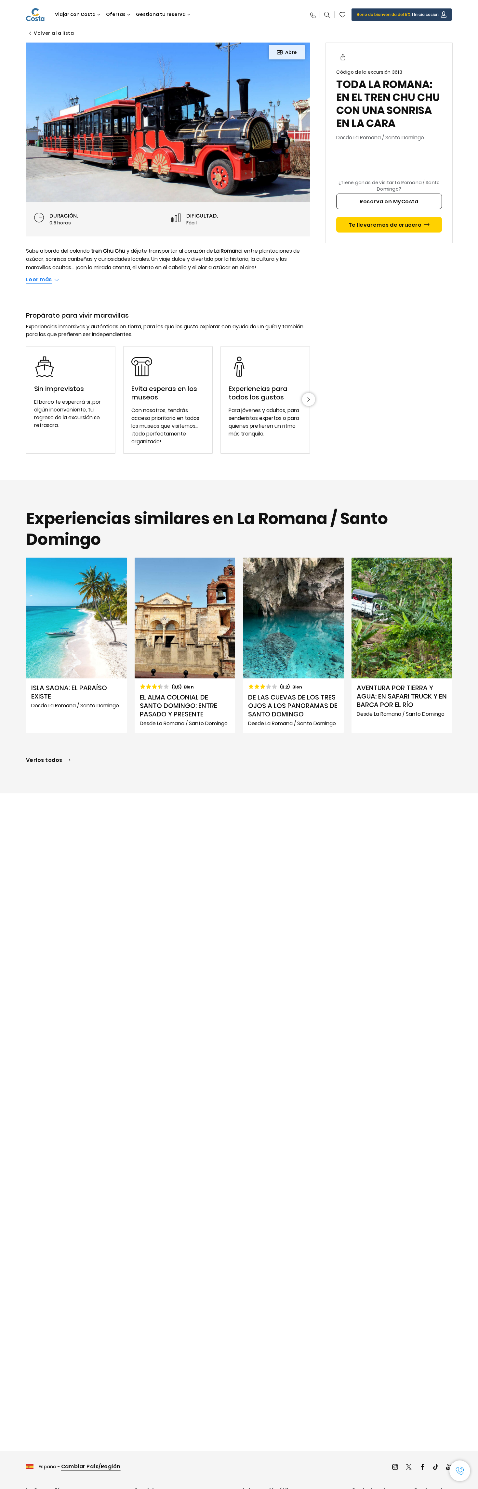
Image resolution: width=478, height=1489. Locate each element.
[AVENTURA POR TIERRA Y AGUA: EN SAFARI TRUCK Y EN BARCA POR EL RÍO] (402, 645)
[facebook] (422, 1467)
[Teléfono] (312, 14)
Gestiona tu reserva (161, 14)
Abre (291, 52)
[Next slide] (308, 399)
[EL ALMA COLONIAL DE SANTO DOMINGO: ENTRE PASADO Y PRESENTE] (185, 645)
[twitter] (409, 1467)
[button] (342, 14)
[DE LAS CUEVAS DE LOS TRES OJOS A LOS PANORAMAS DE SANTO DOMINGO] (293, 645)
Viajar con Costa (75, 14)
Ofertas (116, 14)
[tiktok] (435, 1467)
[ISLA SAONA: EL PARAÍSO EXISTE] (76, 645)
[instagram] (395, 1467)
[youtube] (449, 1467)
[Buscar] (327, 14)
